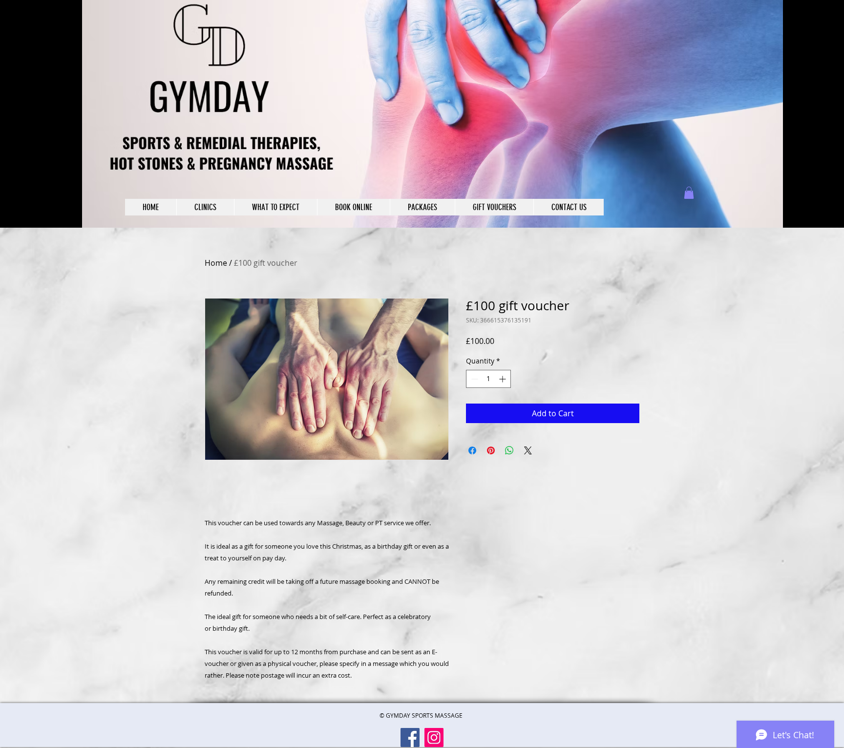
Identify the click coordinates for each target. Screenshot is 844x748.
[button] (689, 193)
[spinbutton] (488, 378)
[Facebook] (410, 737)
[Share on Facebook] (472, 450)
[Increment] (503, 378)
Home (216, 262)
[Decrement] (473, 378)
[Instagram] (433, 737)
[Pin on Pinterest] (491, 450)
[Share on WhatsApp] (509, 450)
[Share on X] (528, 450)
